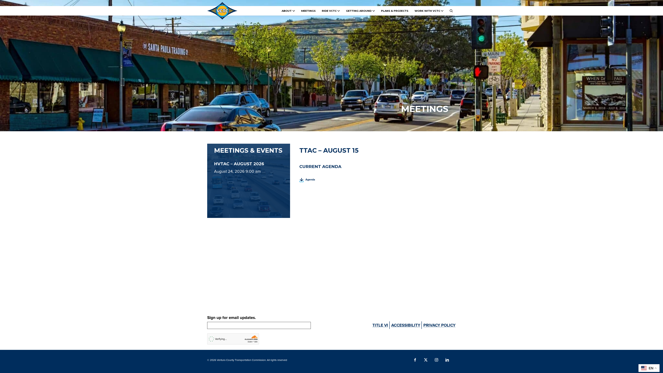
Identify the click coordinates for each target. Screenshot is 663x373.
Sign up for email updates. (231, 317)
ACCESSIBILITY (405, 325)
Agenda (307, 180)
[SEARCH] (451, 11)
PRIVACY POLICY (439, 325)
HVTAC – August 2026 (239, 163)
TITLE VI (380, 325)
